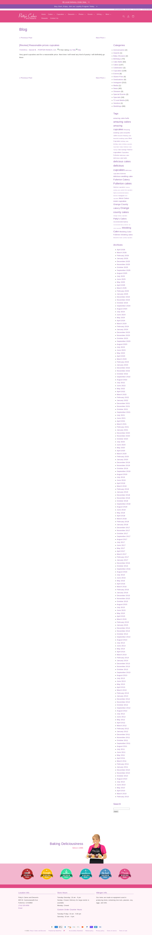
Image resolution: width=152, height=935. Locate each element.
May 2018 (121, 513)
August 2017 (122, 539)
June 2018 (121, 510)
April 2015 (121, 616)
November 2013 (123, 666)
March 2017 (122, 554)
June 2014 (121, 646)
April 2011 (121, 758)
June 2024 (121, 315)
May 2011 (121, 755)
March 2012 (122, 726)
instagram (121, 195)
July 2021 (121, 415)
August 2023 (122, 344)
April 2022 (121, 391)
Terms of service (112, 930)
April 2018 (121, 516)
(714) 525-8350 (146, 9)
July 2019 (121, 477)
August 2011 (122, 746)
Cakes (116, 65)
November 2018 (123, 498)
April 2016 (121, 584)
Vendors (116, 103)
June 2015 (121, 610)
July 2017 (121, 542)
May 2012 (121, 720)
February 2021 (123, 427)
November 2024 (123, 300)
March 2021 (122, 424)
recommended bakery (120, 222)
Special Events (119, 94)
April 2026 (121, 250)
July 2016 (121, 575)
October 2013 (122, 669)
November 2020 (123, 436)
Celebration (118, 68)
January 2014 (122, 660)
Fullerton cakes (122, 183)
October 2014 (122, 634)
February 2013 (123, 693)
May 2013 (121, 684)
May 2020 (121, 448)
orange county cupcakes (120, 215)
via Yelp (72, 50)
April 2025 (121, 285)
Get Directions (137, 9)
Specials (116, 97)
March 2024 (122, 323)
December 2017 (123, 527)
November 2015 (123, 598)
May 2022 (121, 389)
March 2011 (121, 761)
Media (115, 85)
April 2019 (121, 483)
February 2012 (123, 729)
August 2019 (122, 474)
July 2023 (121, 347)
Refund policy (89, 930)
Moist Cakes (124, 198)
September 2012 (123, 708)
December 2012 (123, 699)
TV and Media (119, 100)
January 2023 (122, 365)
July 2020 (121, 442)
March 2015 (122, 619)
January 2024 (122, 329)
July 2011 (121, 749)
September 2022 (123, 377)
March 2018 (122, 519)
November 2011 (123, 737)
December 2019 (123, 462)
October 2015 (122, 601)
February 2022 (123, 397)
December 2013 (123, 663)
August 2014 (122, 640)
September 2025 (123, 270)
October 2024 (122, 303)
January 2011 (122, 767)
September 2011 (123, 743)
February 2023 (123, 362)
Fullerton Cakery (121, 179)
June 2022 (121, 386)
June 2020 (121, 445)
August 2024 (122, 309)
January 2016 (122, 593)
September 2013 (123, 672)
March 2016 (122, 587)
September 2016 (123, 569)
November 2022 (123, 371)
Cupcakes (117, 71)
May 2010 (121, 788)
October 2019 (122, 468)
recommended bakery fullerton (120, 224)
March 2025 (122, 288)
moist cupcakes (119, 201)
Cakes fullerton (124, 147)
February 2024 (123, 326)
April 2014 (121, 652)
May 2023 (121, 353)
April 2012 (121, 723)
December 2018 (123, 495)
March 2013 (122, 690)
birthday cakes (117, 144)
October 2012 (122, 705)
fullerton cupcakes (119, 187)
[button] (51, 14)
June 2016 (121, 578)
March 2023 (122, 359)
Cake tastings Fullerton (125, 149)
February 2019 (123, 489)
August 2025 (122, 273)
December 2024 (123, 297)
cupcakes (117, 152)
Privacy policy (100, 930)
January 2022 (122, 400)
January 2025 (122, 294)
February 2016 (123, 590)
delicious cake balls (120, 158)
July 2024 (121, 312)
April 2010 (121, 791)
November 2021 (123, 406)
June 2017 (121, 545)
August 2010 (122, 779)
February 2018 (123, 522)
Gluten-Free (118, 77)
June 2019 (121, 480)
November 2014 (123, 631)
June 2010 (121, 785)
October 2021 (122, 409)
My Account (128, 9)
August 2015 (122, 604)
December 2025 (123, 261)
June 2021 (121, 418)
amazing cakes (122, 121)
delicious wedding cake (123, 176)
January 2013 (122, 696)
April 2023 (121, 356)
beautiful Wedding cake (124, 135)
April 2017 (121, 551)
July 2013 (121, 678)
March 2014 (122, 655)
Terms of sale (123, 930)
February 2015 (123, 622)
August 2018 (122, 507)
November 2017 (123, 530)
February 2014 (123, 658)
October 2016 (122, 566)
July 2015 (121, 607)
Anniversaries (119, 50)
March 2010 (122, 794)
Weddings (117, 106)
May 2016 (121, 581)
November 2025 (123, 264)
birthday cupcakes (127, 144)
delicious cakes (122, 161)
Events (116, 74)
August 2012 (122, 711)
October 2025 (122, 267)
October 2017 (122, 533)
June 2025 (121, 279)
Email (20, 908)
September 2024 (123, 306)
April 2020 (121, 451)
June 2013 (121, 681)
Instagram (117, 82)
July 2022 (121, 383)
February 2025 (123, 291)
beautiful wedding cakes (120, 138)
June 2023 (121, 350)
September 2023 (123, 341)
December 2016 (123, 563)
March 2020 (122, 454)
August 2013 (122, 675)
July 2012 (121, 714)
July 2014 (121, 643)
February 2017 (123, 557)
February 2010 (123, 797)
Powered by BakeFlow (55, 930)
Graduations (118, 79)
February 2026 (123, 255)
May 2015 (121, 613)
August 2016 (122, 572)
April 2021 (121, 421)
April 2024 (121, 320)
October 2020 (122, 439)
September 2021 (123, 412)
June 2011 (121, 752)
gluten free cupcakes (126, 190)
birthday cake (124, 141)
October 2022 (122, 374)
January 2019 (122, 492)
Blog (23, 29)
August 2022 (122, 380)
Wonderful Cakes (118, 237)
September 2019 (123, 471)
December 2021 (123, 403)
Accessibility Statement (76, 930)
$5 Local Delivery (119, 9)
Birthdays (117, 59)
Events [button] (90, 14)
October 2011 (122, 740)
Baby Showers (119, 56)
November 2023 (123, 335)
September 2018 (123, 504)
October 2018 (122, 501)
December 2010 (123, 770)
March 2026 (122, 252)
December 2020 (123, 433)
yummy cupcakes (127, 237)
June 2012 (121, 717)
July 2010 (121, 782)
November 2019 (123, 465)
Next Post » (100, 38)
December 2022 (123, 368)
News (115, 88)
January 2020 (122, 459)
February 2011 (123, 764)
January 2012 (122, 731)
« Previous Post (25, 38)
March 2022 (122, 394)
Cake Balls (117, 62)
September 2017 (123, 536)
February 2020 (123, 456)
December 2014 (123, 628)
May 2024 (121, 318)
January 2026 (122, 258)
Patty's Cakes (120, 219)
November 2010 (123, 773)
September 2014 (123, 637)
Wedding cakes (127, 235)
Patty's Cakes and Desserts (38, 930)
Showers (117, 91)
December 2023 (123, 332)
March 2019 (122, 486)
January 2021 (122, 430)
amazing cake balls (121, 118)
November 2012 (123, 702)
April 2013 (121, 687)
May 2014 (121, 649)
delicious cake (124, 155)
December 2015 (123, 595)
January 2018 (122, 524)
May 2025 (121, 282)
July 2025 (121, 276)
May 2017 (121, 548)
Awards (116, 53)
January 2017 (122, 560)
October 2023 (122, 338)
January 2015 (122, 625)
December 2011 (123, 734)
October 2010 (122, 776)
